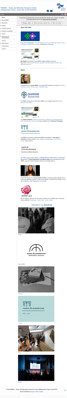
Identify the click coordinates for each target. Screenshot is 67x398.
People (3, 25)
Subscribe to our (38, 205)
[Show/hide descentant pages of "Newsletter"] (1, 23)
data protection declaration (50, 19)
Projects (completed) (7, 31)
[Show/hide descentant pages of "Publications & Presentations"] (1, 36)
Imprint (41, 391)
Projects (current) (6, 28)
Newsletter (4, 23)
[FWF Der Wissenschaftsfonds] (65, 390)
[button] (65, 14)
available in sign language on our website (34, 181)
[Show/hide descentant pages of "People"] (1, 25)
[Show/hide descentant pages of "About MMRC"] (1, 20)
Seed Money (5, 43)
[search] (62, 14)
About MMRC (5, 20)
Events (3, 33)
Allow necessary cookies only (42, 23)
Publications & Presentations (5, 37)
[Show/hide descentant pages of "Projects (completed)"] (1, 31)
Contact (4, 48)
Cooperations (5, 46)
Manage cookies (26, 23)
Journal (4, 40)
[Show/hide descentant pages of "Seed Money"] (1, 43)
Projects (20, 293)
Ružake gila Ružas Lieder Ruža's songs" (41, 200)
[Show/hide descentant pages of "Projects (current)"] (1, 28)
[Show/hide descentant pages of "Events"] (1, 33)
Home (3, 17)
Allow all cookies (56, 23)
